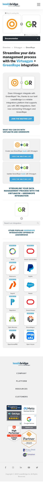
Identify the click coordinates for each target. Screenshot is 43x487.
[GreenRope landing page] (31, 24)
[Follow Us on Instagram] (13, 467)
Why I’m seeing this (12, 13)
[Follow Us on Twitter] (37, 467)
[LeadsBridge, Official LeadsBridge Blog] (11, 4)
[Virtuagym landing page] (12, 24)
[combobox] (21, 223)
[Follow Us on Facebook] (5, 467)
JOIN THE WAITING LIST (21, 118)
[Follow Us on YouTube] (29, 467)
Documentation (11, 38)
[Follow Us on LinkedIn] (21, 467)
